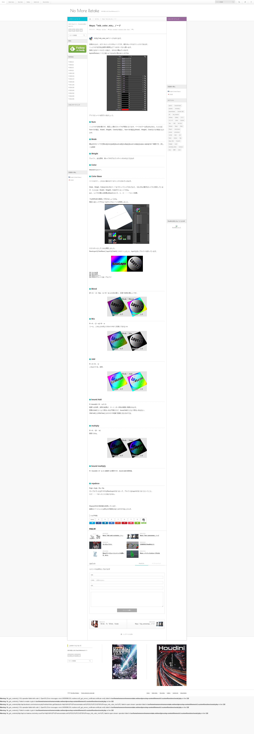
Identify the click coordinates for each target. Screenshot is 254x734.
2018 (72, 81)
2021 (72, 73)
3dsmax (170, 126)
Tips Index (20, 2)
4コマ (182, 117)
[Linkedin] (105, 523)
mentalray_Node (122, 29)
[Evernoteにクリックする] (144, 523)
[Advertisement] (77, 138)
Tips (170, 123)
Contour (181, 146)
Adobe (175, 138)
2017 (72, 84)
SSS (175, 135)
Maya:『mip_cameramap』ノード (149, 535)
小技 (174, 123)
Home (3, 2)
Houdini (182, 120)
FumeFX (178, 141)
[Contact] (81, 30)
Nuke (181, 126)
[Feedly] (137, 523)
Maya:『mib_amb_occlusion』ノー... (113, 535)
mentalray (115, 29)
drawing (170, 117)
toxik (176, 144)
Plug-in (170, 129)
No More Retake (84, 11)
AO (180, 135)
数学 (175, 149)
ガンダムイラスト (107, 544)
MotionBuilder (172, 111)
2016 (72, 87)
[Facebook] (251, 2)
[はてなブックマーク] (111, 523)
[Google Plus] (118, 519)
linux (170, 149)
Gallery (28, 2)
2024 (72, 64)
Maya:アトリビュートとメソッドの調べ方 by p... (113, 554)
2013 (72, 96)
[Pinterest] (124, 523)
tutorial (170, 132)
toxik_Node (177, 129)
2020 (72, 76)
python (170, 105)
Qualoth (170, 108)
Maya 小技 (171, 141)
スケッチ (171, 120)
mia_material (176, 114)
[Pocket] (131, 519)
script (176, 120)
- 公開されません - (98, 580)
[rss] (239, 2)
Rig (180, 138)
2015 (72, 90)
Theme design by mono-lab (87, 693)
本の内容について (176, 227)
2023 (72, 67)
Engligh (170, 144)
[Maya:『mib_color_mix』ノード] (90, 38)
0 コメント (141, 563)
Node (128, 29)
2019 (72, 78)
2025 (72, 61)
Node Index (11, 2)
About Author (46, 2)
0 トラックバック (156, 563)
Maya (99, 29)
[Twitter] (245, 2)
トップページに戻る (128, 634)
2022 (72, 70)
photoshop (177, 132)
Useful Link (36, 2)
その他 (170, 135)
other (179, 149)
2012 (72, 98)
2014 (72, 93)
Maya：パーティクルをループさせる (150, 553)
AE (169, 114)
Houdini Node (178, 105)
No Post (104, 29)
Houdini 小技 (180, 111)
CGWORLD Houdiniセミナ (147, 544)
